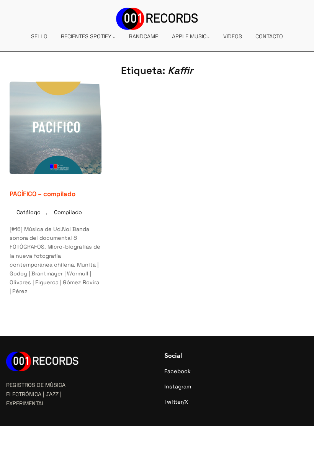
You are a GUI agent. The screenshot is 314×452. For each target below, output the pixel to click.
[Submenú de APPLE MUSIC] (208, 37)
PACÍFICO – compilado (42, 194)
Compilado (68, 212)
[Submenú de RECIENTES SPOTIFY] (114, 37)
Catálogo (28, 212)
